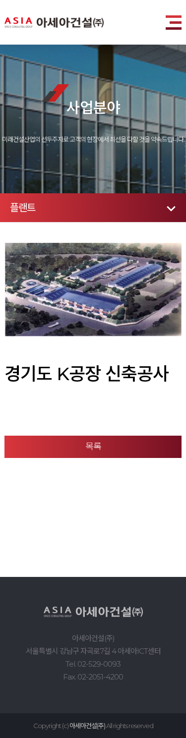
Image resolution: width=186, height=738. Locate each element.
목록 (93, 446)
